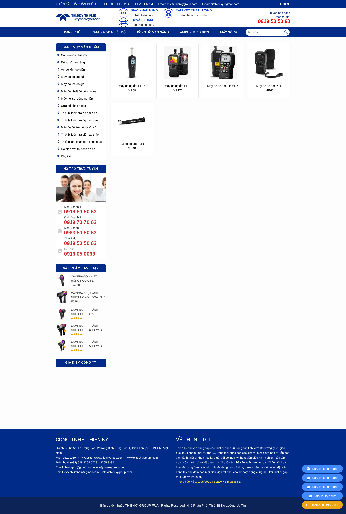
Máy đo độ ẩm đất (73, 76)
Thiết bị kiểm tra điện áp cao (79, 120)
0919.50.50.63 (274, 21)
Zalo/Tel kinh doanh (324, 468)
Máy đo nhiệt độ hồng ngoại (79, 91)
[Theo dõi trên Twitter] (288, 4)
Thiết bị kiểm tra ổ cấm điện (79, 113)
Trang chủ (71, 32)
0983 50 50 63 (80, 233)
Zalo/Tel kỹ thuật (324, 496)
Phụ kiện (66, 156)
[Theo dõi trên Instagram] (284, 4)
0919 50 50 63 (80, 212)
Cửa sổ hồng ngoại (73, 105)
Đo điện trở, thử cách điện (78, 149)
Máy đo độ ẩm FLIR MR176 (178, 88)
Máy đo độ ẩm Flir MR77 (223, 86)
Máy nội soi (229, 32)
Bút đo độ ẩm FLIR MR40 (131, 146)
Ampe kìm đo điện (194, 32)
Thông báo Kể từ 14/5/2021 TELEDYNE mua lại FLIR (209, 481)
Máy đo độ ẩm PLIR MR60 (269, 88)
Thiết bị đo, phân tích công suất (81, 141)
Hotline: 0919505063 (324, 505)
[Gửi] (286, 32)
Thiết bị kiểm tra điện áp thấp (80, 134)
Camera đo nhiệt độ (109, 32)
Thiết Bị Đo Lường (222, 505)
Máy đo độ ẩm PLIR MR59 (132, 88)
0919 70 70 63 (80, 222)
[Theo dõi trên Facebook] (280, 4)
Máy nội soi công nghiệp (77, 98)
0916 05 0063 (79, 254)
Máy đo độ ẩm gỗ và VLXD (79, 127)
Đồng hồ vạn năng (153, 32)
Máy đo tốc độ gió (72, 84)
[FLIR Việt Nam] (78, 17)
